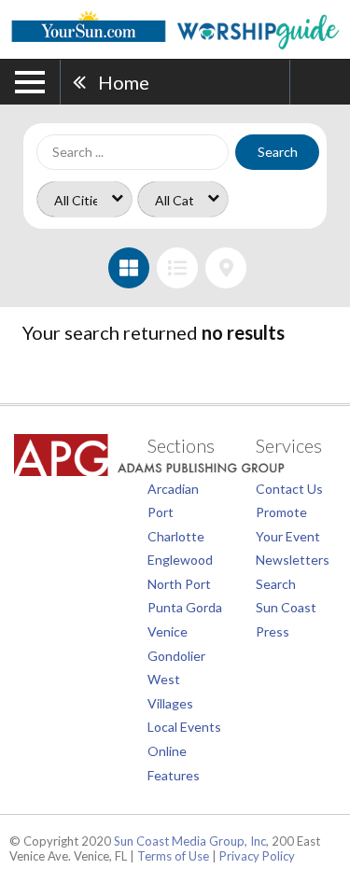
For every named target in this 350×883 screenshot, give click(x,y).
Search (278, 152)
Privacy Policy (257, 855)
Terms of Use (173, 855)
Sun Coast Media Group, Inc (190, 841)
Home (123, 82)
